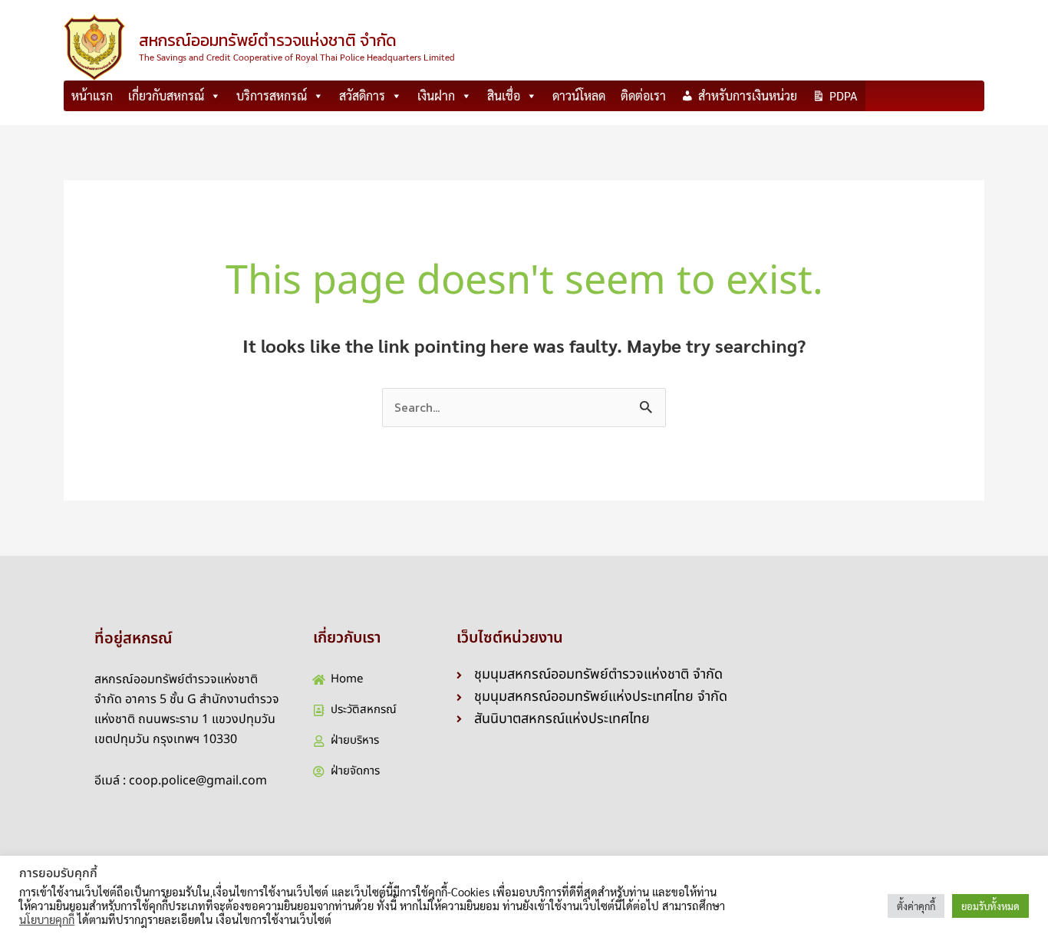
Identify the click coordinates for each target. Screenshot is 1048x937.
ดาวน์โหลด (578, 95)
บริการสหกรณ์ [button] (271, 95)
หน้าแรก (92, 95)
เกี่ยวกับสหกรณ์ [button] (166, 95)
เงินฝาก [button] (436, 95)
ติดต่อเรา (643, 95)
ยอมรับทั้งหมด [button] (990, 905)
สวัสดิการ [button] (362, 95)
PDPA (843, 95)
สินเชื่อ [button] (503, 95)
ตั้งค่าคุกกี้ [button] (916, 905)
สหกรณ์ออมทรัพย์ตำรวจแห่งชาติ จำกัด (268, 40)
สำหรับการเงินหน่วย (747, 95)
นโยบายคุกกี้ (46, 919)
